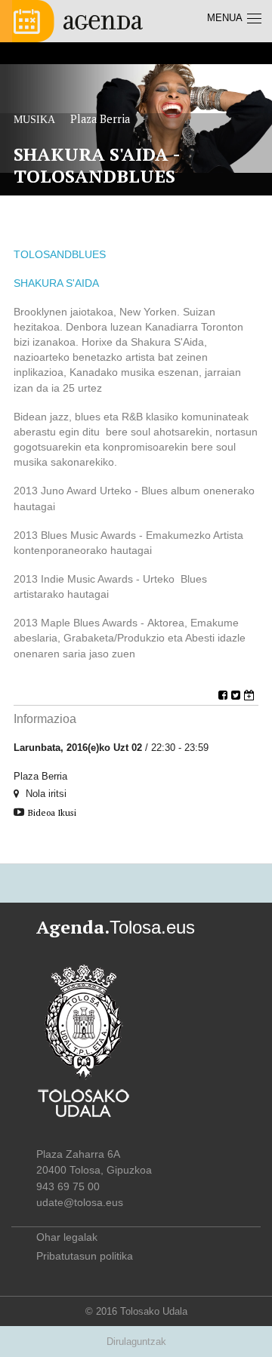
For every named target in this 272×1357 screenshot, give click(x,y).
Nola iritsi (44, 793)
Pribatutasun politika (84, 1256)
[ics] (251, 695)
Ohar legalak (66, 1237)
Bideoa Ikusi (52, 812)
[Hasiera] (78, 20)
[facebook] (224, 695)
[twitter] (237, 695)
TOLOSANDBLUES (60, 254)
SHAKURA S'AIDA (56, 283)
